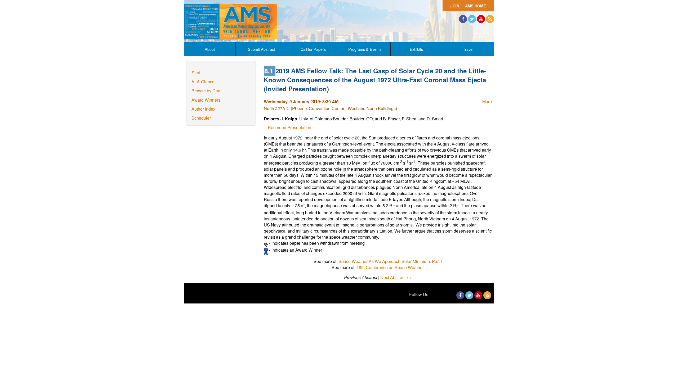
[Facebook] (463, 19)
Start (195, 73)
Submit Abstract (261, 49)
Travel (468, 49)
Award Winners (205, 100)
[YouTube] (481, 19)
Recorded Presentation (289, 127)
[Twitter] (472, 19)
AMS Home (475, 5)
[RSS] (490, 19)
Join (454, 5)
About (210, 49)
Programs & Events (364, 49)
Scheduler (201, 118)
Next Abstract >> (395, 277)
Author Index (203, 109)
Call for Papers (313, 49)
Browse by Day (205, 91)
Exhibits (416, 49)
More (487, 101)
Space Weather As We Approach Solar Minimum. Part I (390, 261)
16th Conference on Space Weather (390, 267)
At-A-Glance (203, 82)
